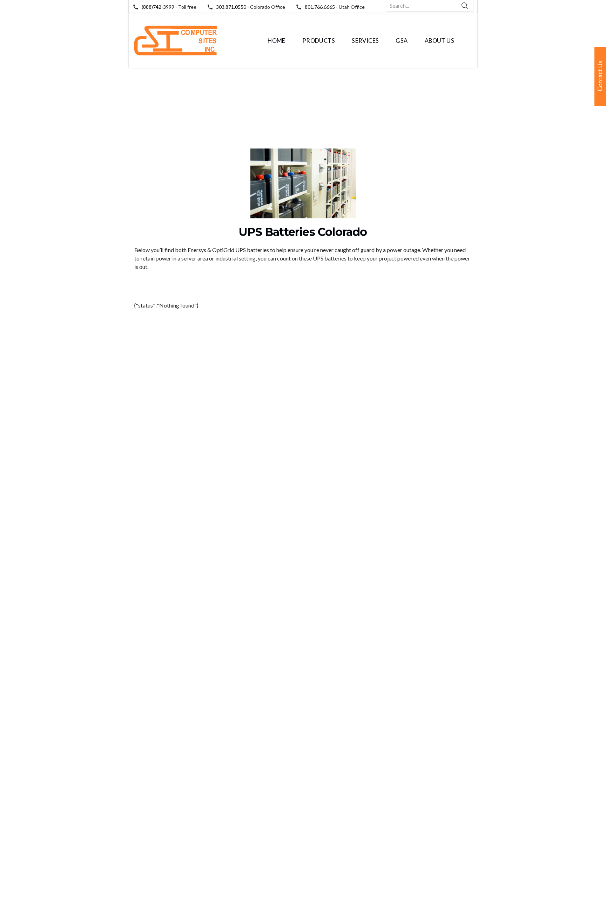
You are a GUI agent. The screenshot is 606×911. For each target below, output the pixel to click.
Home (276, 40)
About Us (439, 40)
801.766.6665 (320, 7)
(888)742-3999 (158, 7)
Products (318, 40)
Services (365, 40)
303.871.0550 (231, 7)
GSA (402, 40)
